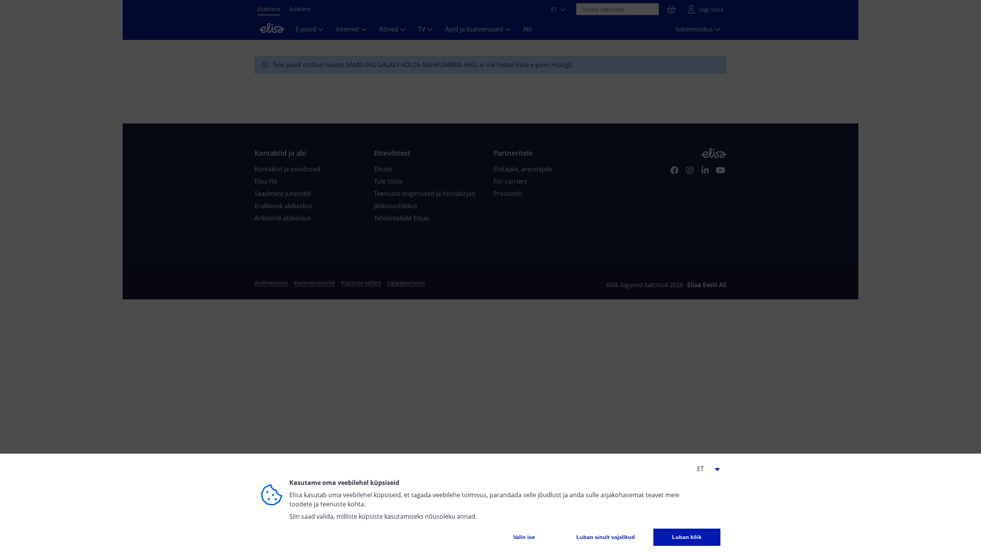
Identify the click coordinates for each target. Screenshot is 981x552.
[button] (705, 469)
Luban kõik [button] (687, 537)
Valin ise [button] (524, 537)
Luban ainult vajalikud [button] (605, 537)
